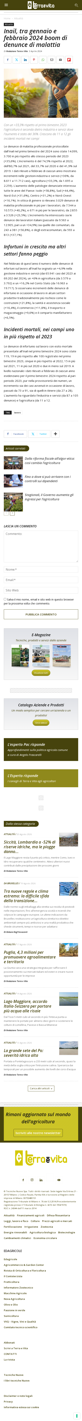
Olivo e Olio (11, 1304)
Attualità (18, 18)
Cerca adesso (41, 722)
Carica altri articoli (40, 1088)
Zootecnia (47, 1226)
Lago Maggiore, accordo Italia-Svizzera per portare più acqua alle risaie (27, 1006)
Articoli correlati (15, 448)
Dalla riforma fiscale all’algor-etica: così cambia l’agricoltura (50, 460)
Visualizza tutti (41, 672)
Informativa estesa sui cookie (21, 1407)
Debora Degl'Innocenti (16, 932)
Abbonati (9, 1342)
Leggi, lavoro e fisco (16, 1221)
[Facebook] (23, 1180)
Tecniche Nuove (13, 1375)
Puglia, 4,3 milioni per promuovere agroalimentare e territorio (30, 957)
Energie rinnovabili (15, 1232)
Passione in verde (14, 1310)
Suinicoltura (11, 1316)
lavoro (17, 412)
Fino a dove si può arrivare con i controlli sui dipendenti (48, 478)
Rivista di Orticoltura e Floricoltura (25, 1270)
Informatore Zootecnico (18, 1287)
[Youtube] (59, 1180)
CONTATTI (10, 1354)
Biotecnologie (66, 1232)
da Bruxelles (11, 883)
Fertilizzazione (13, 1226)
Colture (35, 1221)
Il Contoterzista (13, 1276)
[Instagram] (32, 1180)
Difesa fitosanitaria (58, 1215)
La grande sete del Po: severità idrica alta (23, 1053)
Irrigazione (31, 1226)
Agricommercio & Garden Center (24, 1265)
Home (7, 18)
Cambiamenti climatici (17, 1238)
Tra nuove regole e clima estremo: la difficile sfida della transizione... (26, 896)
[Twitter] (50, 1178)
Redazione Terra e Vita (17, 51)
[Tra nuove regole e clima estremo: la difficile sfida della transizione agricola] (68, 889)
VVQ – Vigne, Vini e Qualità (20, 1321)
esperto (41, 778)
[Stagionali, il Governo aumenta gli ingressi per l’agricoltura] (13, 502)
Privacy (8, 1401)
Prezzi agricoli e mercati (57, 1221)
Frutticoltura (11, 1282)
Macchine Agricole (15, 1293)
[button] (76, 5)
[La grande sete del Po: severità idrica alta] (68, 1048)
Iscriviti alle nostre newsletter (38, 1133)
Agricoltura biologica (43, 1232)
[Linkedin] (41, 1180)
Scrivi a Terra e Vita (16, 1348)
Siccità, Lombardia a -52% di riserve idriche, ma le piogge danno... (29, 846)
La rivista (9, 1359)
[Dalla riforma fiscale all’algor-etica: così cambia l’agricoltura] (13, 462)
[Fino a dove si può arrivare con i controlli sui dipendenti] (13, 480)
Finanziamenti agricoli (30, 1215)
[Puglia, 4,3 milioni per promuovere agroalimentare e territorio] (68, 950)
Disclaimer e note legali (18, 1396)
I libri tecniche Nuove (17, 1380)
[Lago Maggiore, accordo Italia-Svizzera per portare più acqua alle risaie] (68, 999)
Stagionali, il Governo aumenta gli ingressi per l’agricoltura (49, 497)
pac (41, 749)
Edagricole (10, 1259)
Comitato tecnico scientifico (20, 1327)
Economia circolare (45, 1238)
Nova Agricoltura (14, 1299)
